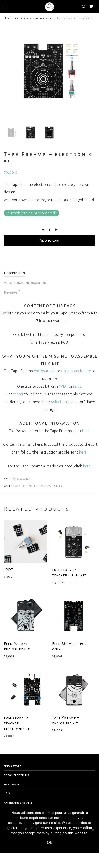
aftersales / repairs (18, 802)
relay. (77, 386)
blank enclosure (77, 371)
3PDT (63, 386)
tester (18, 394)
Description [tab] (14, 273)
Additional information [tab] (25, 283)
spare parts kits (43, 18)
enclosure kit (45, 371)
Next (94, 73)
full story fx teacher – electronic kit (17, 723)
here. (86, 431)
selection (59, 401)
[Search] (85, 6)
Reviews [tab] (12, 291)
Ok (49, 842)
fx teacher (21, 18)
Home (7, 18)
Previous (4, 73)
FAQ (7, 793)
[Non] (92, 829)
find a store (12, 766)
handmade (12, 784)
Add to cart (50, 240)
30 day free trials (16, 775)
